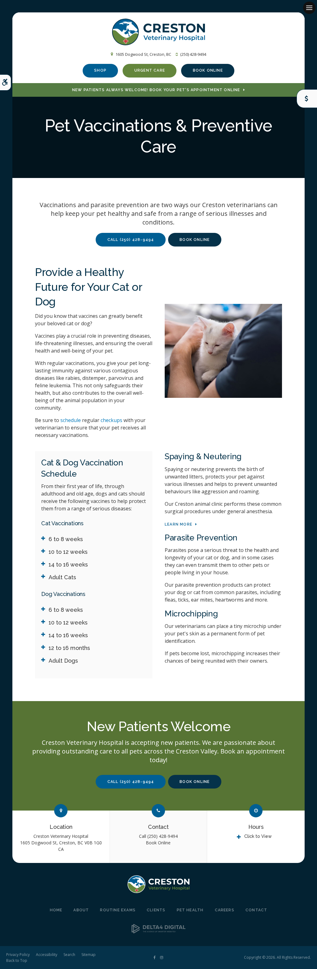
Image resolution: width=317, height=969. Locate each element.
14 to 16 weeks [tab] (68, 564)
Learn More (178, 524)
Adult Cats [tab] (62, 577)
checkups (111, 420)
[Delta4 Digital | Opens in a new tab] (158, 931)
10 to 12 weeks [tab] (68, 552)
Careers (224, 910)
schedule (70, 420)
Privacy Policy (18, 954)
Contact (158, 827)
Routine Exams (118, 910)
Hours (256, 827)
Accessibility (46, 954)
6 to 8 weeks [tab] (66, 539)
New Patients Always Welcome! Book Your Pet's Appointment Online (156, 90)
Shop (100, 70)
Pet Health (190, 910)
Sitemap (88, 954)
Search (69, 954)
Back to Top (16, 960)
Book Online (208, 70)
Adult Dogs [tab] (63, 660)
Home (56, 910)
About (81, 910)
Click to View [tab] (258, 836)
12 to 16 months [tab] (69, 648)
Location (61, 827)
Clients (156, 910)
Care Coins (307, 98)
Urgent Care (149, 70)
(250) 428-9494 (193, 54)
